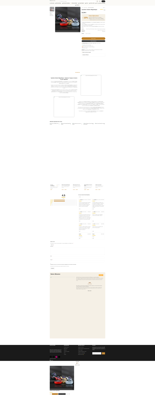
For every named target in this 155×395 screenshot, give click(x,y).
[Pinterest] (54, 357)
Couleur (83, 33)
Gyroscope (86, 49)
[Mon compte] (100, 1)
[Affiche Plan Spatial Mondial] (66, 153)
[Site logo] (54, 1)
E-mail (51, 259)
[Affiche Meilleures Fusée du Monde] (89, 153)
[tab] (77, 72)
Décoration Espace (85, 7)
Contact (65, 354)
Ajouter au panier (93, 38)
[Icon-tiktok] (59, 357)
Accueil (82, 7)
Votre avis (51, 246)
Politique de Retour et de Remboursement (83, 348)
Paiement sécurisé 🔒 (81, 354)
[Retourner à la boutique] (103, 7)
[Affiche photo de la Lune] (77, 153)
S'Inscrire (103, 353)
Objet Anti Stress (87, 50)
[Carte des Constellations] (55, 153)
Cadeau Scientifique (91, 49)
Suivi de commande (66, 351)
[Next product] (104, 7)
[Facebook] (51, 357)
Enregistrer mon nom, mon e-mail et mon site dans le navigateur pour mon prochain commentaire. (63, 264)
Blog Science (65, 348)
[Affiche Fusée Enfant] (100, 153)
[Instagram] (56, 357)
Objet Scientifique (92, 50)
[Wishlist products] (97, 1)
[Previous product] (102, 7)
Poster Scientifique (52, 186)
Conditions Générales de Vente (82, 351)
